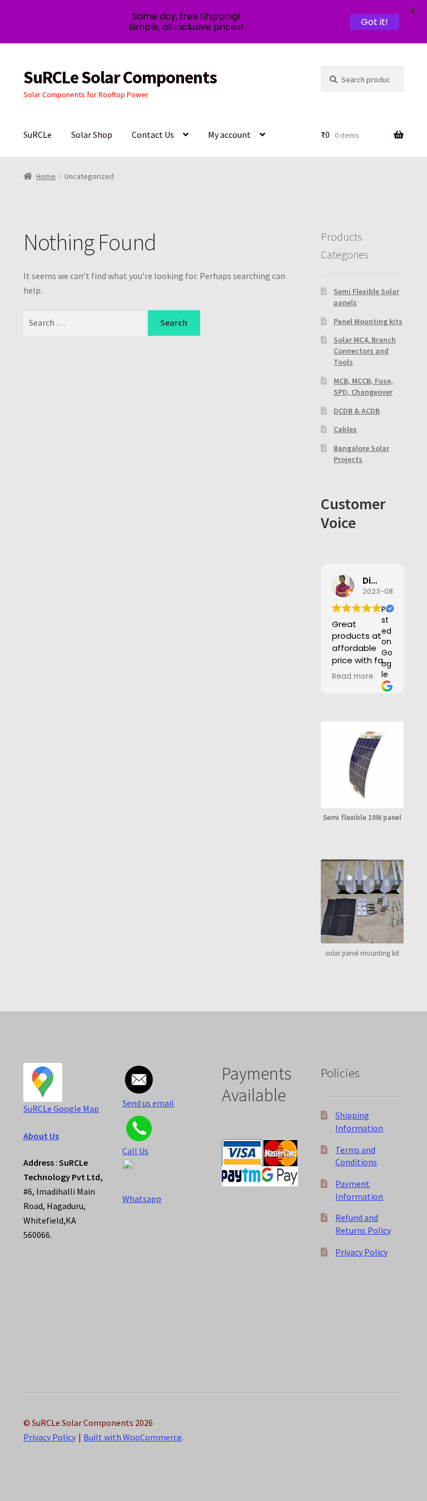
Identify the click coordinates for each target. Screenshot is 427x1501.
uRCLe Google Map (63, 1108)
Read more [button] (353, 677)
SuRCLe (37, 134)
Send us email (148, 1103)
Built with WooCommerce (132, 1437)
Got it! (374, 22)
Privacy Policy (361, 1252)
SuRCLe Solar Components (120, 77)
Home (46, 176)
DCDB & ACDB (357, 411)
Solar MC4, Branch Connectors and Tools (365, 351)
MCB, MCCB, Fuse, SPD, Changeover (363, 386)
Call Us (135, 1150)
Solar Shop (91, 134)
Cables (345, 429)
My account (229, 134)
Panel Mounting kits (368, 321)
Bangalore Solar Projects (361, 453)
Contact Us (153, 134)
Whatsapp (141, 1198)
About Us (41, 1135)
